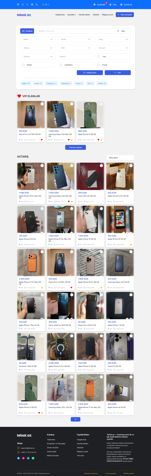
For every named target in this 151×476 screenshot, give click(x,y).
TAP (119, 73)
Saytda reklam (84, 15)
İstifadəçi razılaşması (91, 473)
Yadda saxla (91, 73)
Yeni (104, 56)
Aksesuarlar (51, 451)
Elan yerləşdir (126, 15)
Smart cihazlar (52, 447)
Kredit (104, 65)
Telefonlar (51, 439)
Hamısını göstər (75, 147)
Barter (29, 65)
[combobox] (123, 31)
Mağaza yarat (107, 15)
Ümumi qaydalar (110, 473)
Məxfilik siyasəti (128, 473)
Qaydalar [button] (71, 15)
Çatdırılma (68, 65)
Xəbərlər (96, 15)
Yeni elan (80, 455)
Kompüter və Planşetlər (56, 443)
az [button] (46, 4)
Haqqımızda (60, 15)
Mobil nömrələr (53, 455)
